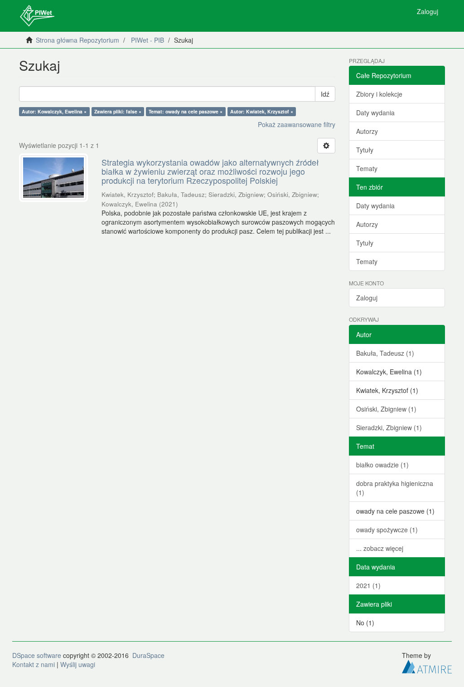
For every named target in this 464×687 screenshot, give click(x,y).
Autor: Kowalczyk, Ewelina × (54, 111)
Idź (325, 93)
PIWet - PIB (147, 39)
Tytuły (364, 149)
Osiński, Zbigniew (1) (386, 408)
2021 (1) (368, 585)
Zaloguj (366, 297)
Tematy (366, 168)
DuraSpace (148, 655)
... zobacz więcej (379, 548)
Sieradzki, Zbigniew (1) (389, 427)
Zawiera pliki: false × (117, 111)
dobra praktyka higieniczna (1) (394, 488)
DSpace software (36, 655)
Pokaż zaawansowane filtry (296, 124)
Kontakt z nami (33, 664)
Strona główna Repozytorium (77, 39)
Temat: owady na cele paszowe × (185, 111)
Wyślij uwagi (77, 664)
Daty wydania (375, 112)
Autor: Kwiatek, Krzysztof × (261, 111)
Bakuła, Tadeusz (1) (385, 353)
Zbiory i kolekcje (379, 93)
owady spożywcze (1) (387, 529)
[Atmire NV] (427, 665)
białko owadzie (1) (382, 464)
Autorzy (367, 131)
